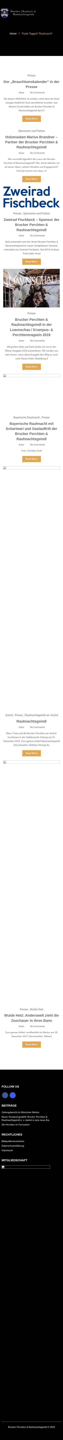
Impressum (7, 1150)
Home (13, 33)
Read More (31, 118)
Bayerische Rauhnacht (26, 417)
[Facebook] (5, 1095)
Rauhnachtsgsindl (31, 721)
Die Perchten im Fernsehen (16, 1124)
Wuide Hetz (36, 1009)
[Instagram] (13, 1095)
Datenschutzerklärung (13, 1145)
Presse (31, 75)
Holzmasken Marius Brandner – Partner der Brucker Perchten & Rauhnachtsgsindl (31, 142)
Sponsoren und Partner (31, 130)
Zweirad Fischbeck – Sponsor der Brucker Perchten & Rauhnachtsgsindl (31, 225)
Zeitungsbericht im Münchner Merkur (20, 1112)
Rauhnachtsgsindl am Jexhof (41, 715)
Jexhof (9, 715)
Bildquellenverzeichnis (13, 1141)
